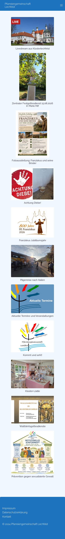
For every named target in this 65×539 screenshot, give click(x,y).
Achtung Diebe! (32, 202)
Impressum (8, 508)
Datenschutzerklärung (14, 512)
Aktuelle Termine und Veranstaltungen (32, 316)
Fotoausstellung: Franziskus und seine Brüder (32, 162)
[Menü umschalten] (61, 5)
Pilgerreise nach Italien (32, 280)
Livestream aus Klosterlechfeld (33, 48)
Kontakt (6, 516)
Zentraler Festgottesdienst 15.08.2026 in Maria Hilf (32, 104)
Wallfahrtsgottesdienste (33, 426)
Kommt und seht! (32, 355)
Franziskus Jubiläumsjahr (32, 240)
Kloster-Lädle (32, 391)
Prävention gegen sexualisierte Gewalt (32, 476)
